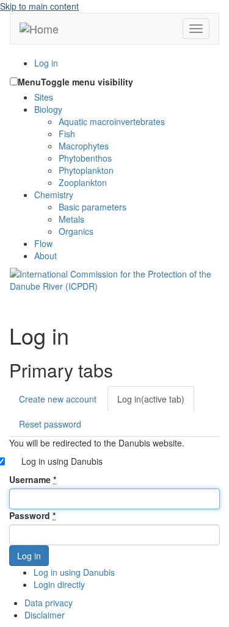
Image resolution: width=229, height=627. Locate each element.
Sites (43, 97)
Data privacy (48, 603)
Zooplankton (83, 182)
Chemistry (53, 194)
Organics (76, 231)
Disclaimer (44, 615)
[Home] (39, 28)
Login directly (59, 584)
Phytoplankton (86, 170)
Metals (71, 219)
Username (32, 479)
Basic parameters (92, 207)
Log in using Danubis (62, 461)
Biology (48, 109)
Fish (67, 133)
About (45, 255)
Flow (43, 243)
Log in (46, 63)
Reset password (50, 424)
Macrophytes (84, 146)
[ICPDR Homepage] (114, 279)
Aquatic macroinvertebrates (112, 121)
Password (32, 515)
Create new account (57, 399)
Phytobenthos (85, 158)
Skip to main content (39, 6)
